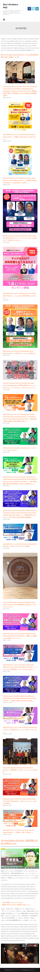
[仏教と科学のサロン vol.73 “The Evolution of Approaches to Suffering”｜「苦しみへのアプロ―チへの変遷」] (20, 533)
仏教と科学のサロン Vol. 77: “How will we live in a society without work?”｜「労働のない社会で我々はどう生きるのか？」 (19, 136)
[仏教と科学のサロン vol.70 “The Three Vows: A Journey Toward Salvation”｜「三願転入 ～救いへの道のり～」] (20, 819)
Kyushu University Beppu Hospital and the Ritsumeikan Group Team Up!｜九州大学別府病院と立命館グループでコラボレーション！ (19, 604)
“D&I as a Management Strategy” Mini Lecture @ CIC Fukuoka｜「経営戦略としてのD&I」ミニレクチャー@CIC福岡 (20, 770)
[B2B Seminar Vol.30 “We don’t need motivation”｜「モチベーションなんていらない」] (20, 436)
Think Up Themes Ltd (16, 970)
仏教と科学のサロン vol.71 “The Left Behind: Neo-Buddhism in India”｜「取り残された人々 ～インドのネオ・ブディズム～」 (20, 729)
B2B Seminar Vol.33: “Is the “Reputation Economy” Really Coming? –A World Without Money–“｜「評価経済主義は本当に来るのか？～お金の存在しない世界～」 (20, 180)
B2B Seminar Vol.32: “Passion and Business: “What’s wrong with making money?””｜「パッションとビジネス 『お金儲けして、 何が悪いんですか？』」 (19, 238)
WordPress (32, 970)
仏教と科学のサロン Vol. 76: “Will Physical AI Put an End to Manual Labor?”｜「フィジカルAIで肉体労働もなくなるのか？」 (19, 295)
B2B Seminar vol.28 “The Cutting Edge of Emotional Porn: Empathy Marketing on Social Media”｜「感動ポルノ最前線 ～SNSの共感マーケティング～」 (20, 636)
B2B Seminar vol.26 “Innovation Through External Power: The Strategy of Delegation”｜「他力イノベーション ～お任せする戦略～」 (20, 801)
